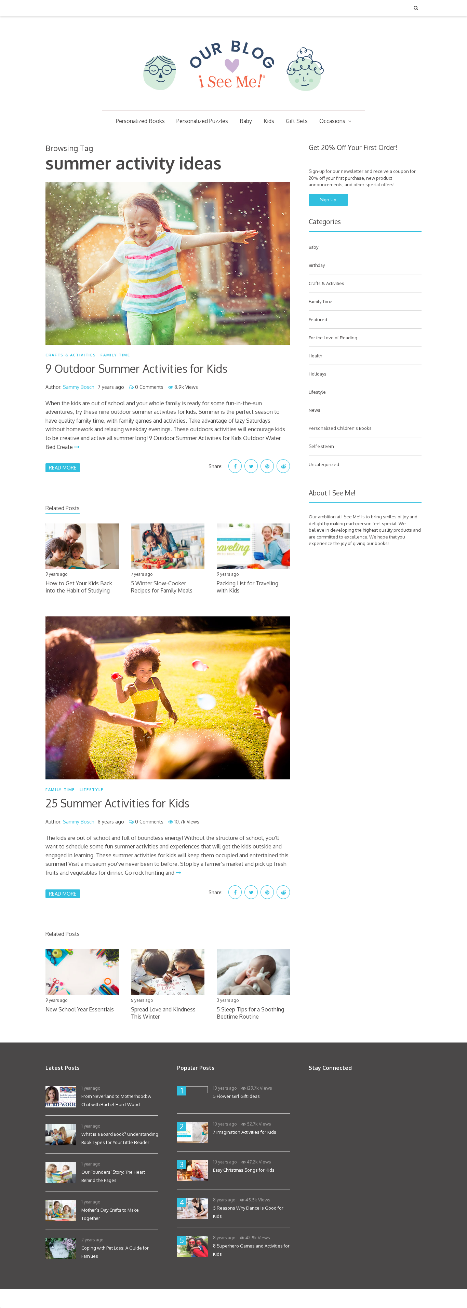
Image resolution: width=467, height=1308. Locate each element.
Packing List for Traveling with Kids (247, 587)
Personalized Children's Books (340, 428)
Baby (246, 121)
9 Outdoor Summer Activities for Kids (136, 369)
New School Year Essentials (79, 1009)
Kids (269, 121)
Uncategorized (324, 464)
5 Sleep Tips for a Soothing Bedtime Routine (250, 1013)
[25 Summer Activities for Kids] (167, 697)
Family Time (115, 355)
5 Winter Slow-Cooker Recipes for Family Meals (161, 587)
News (314, 410)
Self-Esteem (321, 446)
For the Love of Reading (333, 337)
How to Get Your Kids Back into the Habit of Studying (78, 587)
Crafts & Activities (70, 355)
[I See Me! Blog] (233, 101)
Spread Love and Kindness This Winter (163, 1013)
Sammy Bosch (78, 387)
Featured (318, 319)
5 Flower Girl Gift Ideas (236, 1096)
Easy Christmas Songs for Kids (244, 1170)
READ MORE (63, 467)
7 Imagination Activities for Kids (244, 1132)
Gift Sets (297, 121)
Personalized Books (140, 121)
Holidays (317, 374)
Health (315, 355)
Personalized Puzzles (202, 121)
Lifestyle (92, 789)
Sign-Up (328, 199)
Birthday (317, 265)
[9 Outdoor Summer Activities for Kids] (167, 263)
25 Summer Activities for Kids (117, 803)
